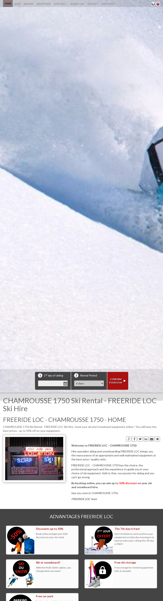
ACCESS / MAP (77, 3)
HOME (8, 3)
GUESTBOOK (107, 3)
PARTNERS (59, 3)
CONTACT (92, 3)
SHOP (17, 3)
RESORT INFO (43, 3)
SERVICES (28, 3)
